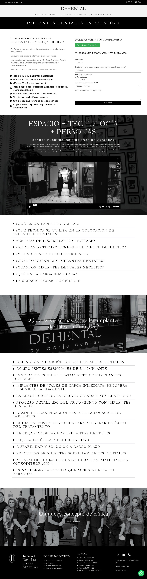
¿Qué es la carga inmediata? (46, 274)
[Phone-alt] (129, 554)
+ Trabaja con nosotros (53, 561)
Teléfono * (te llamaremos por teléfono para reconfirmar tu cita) (100, 67)
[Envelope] (123, 554)
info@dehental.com (14, 2)
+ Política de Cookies (52, 566)
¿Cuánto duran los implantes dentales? (60, 261)
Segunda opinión (47, 14)
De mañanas (82, 77)
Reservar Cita (101, 14)
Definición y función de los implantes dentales (70, 362)
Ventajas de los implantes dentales (56, 241)
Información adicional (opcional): (88, 90)
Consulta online (75, 14)
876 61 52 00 (133, 2)
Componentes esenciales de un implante (61, 368)
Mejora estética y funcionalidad (52, 440)
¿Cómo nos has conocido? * (86, 83)
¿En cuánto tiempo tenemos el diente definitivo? (71, 247)
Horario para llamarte (83, 75)
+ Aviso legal (49, 563)
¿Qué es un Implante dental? (48, 224)
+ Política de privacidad (53, 568)
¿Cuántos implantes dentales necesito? (60, 267)
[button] (73, 224)
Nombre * (79, 60)
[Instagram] (118, 554)
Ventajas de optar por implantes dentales (63, 433)
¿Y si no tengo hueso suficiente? (52, 254)
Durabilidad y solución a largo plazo (58, 447)
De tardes (81, 79)
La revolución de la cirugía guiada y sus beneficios (74, 396)
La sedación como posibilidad (48, 281)
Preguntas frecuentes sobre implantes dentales (71, 453)
